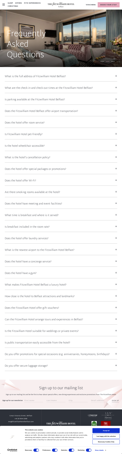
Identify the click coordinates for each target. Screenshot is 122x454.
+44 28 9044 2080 (20, 418)
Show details (99, 450)
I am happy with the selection (106, 436)
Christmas (13, 6)
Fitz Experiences (32, 3)
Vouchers (91, 5)
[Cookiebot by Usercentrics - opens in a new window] (12, 450)
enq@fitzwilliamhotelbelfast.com (21, 421)
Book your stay (108, 5)
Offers (18, 3)
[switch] (54, 450)
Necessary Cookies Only (106, 442)
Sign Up (115, 401)
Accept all (106, 430)
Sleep (10, 3)
